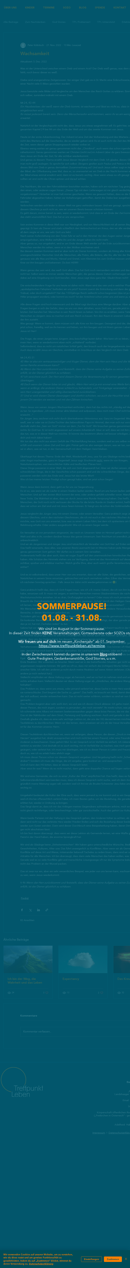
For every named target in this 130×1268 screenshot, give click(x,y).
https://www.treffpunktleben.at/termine (72, 646)
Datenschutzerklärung (41, 1263)
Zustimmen (113, 1259)
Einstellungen (91, 1259)
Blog (103, 654)
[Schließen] (126, 1259)
